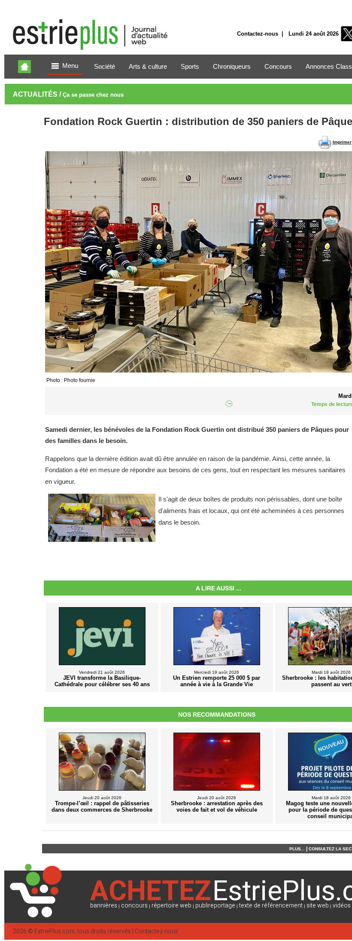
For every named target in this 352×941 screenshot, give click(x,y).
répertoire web (171, 905)
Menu (70, 65)
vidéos (342, 905)
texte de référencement (271, 905)
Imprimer (342, 142)
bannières (103, 905)
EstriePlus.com (54, 931)
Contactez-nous (257, 34)
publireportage (215, 905)
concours (134, 905)
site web (317, 905)
